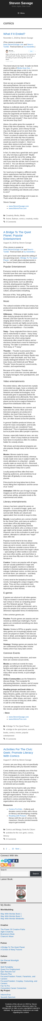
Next (18, 849)
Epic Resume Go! (8, 972)
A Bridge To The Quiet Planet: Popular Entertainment (17, 235)
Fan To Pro (5, 986)
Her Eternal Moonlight (10, 960)
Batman (15, 219)
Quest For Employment (10, 969)
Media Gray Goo (23, 68)
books (5, 733)
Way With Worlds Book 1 (11, 914)
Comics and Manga (13, 829)
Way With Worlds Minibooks (12, 919)
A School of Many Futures (11, 950)
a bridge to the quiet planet (16, 729)
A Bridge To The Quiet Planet (17, 726)
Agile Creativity (7, 932)
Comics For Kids (15, 809)
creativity (29, 219)
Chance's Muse (7, 936)
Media (16, 215)
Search (3, 870)
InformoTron (6, 995)
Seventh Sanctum (8, 997)
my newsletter (28, 47)
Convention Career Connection (13, 988)
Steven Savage (21, 3)
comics (22, 219)
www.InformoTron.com (17, 208)
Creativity (9, 215)
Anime (8, 219)
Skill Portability (7, 967)
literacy (6, 836)
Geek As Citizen (28, 829)
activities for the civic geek (16, 833)
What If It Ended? (14, 33)
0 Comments (11, 222)
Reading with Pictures (17, 816)
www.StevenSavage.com (13, 44)
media (35, 219)
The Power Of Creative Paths (13, 929)
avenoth (31, 729)
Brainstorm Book (8, 934)
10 (13, 849)
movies (18, 733)
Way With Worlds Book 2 (11, 916)
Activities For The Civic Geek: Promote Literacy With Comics (18, 752)
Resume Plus (6, 974)
